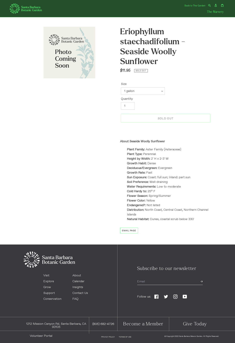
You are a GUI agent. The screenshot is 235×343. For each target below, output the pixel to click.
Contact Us (80, 293)
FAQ (75, 299)
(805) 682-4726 (103, 324)
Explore (48, 281)
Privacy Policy (108, 337)
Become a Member (143, 323)
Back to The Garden (195, 5)
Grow (47, 287)
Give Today (195, 323)
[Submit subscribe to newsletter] (202, 281)
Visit (46, 275)
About (76, 275)
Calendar (78, 281)
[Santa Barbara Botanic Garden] (49, 267)
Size (124, 84)
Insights (77, 287)
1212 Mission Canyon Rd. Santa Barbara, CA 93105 (56, 325)
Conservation (52, 299)
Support (49, 293)
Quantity (127, 99)
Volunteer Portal (41, 336)
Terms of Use (125, 337)
